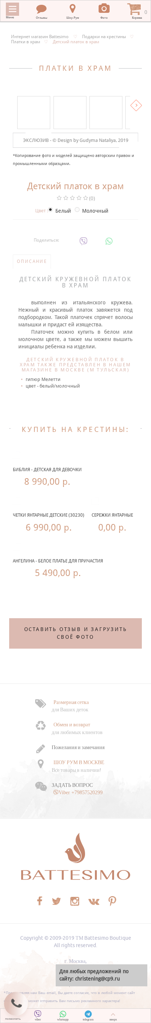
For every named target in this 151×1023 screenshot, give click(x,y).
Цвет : (41, 210)
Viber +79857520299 (81, 792)
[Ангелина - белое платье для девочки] (16, 546)
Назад (15, 105)
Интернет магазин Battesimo (40, 36)
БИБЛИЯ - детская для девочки (47, 469)
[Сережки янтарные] (95, 501)
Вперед (136, 105)
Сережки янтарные (112, 515)
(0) (92, 198)
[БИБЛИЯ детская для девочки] (16, 455)
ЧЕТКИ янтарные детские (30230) (48, 515)
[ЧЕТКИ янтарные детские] (16, 501)
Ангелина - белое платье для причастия (58, 561)
